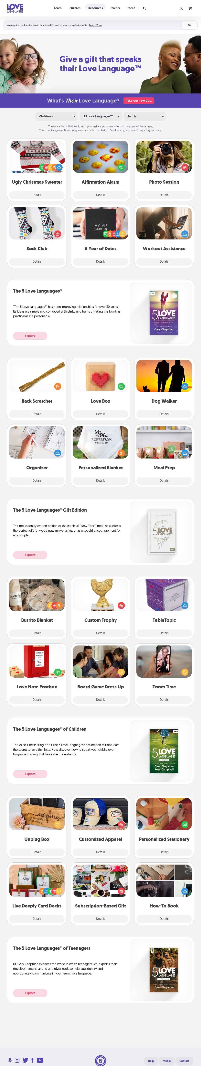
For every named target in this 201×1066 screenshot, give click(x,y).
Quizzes (74, 8)
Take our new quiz (139, 101)
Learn (58, 8)
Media (167, 1061)
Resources (95, 8)
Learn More (95, 25)
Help (151, 1061)
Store (131, 8)
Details (37, 195)
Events (115, 8)
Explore (30, 336)
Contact (184, 1061)
